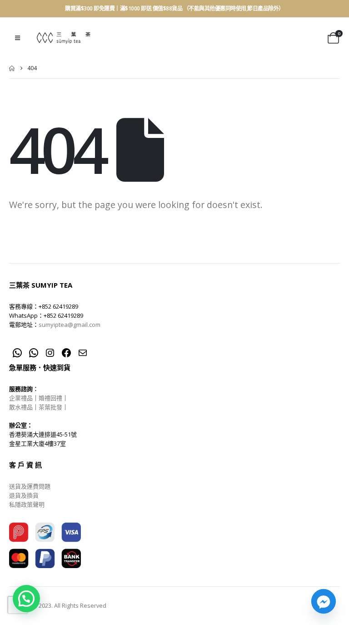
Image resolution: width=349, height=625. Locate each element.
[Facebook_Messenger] (323, 601)
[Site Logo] (64, 37)
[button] (17, 38)
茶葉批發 (50, 407)
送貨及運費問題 (29, 486)
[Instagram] (50, 353)
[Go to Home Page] (12, 68)
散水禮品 (21, 407)
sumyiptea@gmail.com (69, 324)
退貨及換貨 (24, 495)
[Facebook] (66, 353)
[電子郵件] (83, 353)
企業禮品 (21, 398)
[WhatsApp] (17, 353)
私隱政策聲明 (27, 504)
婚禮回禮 (50, 398)
